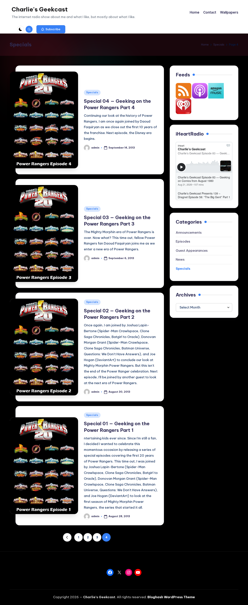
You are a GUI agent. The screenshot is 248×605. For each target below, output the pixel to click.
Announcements (189, 232)
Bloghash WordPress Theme (171, 597)
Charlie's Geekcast (40, 9)
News (180, 259)
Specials (92, 92)
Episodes (183, 241)
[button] (50, 29)
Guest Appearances (192, 250)
